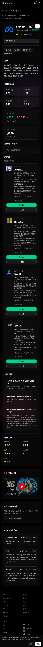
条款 (4, 629)
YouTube (29, 625)
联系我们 (5, 612)
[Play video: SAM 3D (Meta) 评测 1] (21, 486)
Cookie (5, 632)
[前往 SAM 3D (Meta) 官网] (37, 26)
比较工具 (5, 605)
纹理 (24, 598)
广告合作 (5, 616)
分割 (24, 609)
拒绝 (31, 644)
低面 (24, 605)
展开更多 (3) (8, 53)
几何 (24, 602)
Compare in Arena (10, 15)
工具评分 (5, 602)
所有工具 (5, 11)
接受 (38, 644)
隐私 (4, 625)
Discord (28, 628)
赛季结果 (26, 612)
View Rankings (24, 15)
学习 (4, 609)
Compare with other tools (12, 19)
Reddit (28, 634)
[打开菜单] (39, 3)
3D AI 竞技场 (7, 598)
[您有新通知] (35, 3)
